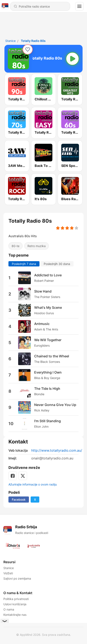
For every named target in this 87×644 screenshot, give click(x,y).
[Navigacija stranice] (79, 6)
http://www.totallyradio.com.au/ (56, 450)
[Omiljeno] (28, 49)
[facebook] (12, 476)
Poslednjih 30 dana (57, 264)
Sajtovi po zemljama (17, 578)
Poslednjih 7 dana (24, 264)
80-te (15, 246)
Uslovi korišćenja (14, 604)
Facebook (19, 499)
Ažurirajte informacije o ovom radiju (32, 484)
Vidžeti (8, 573)
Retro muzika (36, 246)
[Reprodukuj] (72, 58)
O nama (8, 609)
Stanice (10, 41)
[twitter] (23, 476)
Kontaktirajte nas (14, 614)
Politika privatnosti (16, 599)
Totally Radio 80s (33, 41)
